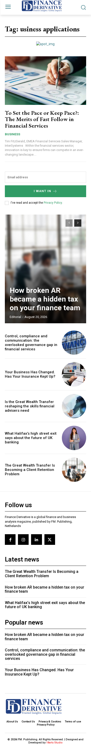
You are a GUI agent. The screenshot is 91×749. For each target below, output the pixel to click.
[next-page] (77, 223)
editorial (15, 317)
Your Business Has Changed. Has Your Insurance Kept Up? (30, 374)
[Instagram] (23, 539)
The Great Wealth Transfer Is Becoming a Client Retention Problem (30, 469)
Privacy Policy (53, 202)
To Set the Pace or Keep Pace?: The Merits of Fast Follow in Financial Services (42, 119)
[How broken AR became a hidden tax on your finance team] (45, 269)
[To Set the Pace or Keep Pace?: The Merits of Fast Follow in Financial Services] (45, 80)
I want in (42, 191)
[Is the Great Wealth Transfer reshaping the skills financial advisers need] (74, 406)
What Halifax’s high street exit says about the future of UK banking (31, 437)
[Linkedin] (36, 539)
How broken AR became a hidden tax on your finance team (45, 299)
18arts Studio (54, 742)
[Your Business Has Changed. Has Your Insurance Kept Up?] (74, 374)
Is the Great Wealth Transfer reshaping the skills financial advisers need (29, 406)
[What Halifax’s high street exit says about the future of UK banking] (74, 438)
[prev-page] (69, 223)
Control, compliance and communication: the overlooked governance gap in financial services (31, 342)
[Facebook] (10, 539)
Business (12, 134)
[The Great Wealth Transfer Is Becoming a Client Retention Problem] (74, 470)
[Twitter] (49, 539)
